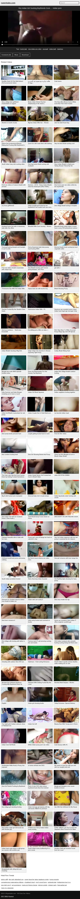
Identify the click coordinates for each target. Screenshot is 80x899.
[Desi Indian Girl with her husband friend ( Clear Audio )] (13, 508)
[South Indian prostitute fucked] (13, 570)
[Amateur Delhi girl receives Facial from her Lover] (66, 839)
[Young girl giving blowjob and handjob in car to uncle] (13, 238)
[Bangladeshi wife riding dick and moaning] (13, 860)
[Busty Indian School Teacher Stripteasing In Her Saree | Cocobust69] (40, 93)
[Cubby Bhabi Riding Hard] (66, 342)
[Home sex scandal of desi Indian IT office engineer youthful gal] (66, 611)
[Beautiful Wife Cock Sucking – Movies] (40, 217)
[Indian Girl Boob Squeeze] (40, 383)
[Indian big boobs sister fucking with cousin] (66, 487)
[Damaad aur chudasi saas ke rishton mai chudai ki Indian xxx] (13, 591)
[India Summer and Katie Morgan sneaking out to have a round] (13, 383)
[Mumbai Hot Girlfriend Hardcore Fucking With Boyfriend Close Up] (13, 673)
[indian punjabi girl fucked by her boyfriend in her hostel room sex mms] (40, 197)
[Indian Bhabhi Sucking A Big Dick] (13, 342)
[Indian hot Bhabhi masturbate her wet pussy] (13, 404)
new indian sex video (34, 49)
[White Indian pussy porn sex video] (40, 736)
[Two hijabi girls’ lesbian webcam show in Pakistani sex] (13, 715)
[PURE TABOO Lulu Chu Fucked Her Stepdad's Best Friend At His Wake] (66, 819)
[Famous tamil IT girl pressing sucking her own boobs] (40, 632)
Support (11, 896)
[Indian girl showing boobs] (40, 694)
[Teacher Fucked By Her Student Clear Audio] (13, 300)
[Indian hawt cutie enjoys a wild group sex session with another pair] (13, 839)
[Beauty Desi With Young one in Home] (66, 715)
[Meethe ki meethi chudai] (13, 114)
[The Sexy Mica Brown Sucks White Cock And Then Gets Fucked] (66, 93)
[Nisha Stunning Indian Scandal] (40, 570)
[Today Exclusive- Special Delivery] (66, 694)
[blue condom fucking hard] (13, 445)
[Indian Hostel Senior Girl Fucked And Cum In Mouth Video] (40, 466)
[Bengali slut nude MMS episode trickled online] (13, 362)
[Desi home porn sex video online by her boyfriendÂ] (66, 176)
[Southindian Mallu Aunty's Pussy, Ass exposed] (13, 756)
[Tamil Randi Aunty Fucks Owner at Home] (40, 508)
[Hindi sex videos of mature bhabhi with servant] (13, 176)
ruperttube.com (8, 3)
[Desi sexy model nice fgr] (66, 591)
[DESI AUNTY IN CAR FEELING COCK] (66, 508)
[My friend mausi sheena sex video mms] (40, 549)
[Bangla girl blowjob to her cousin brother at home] (66, 777)
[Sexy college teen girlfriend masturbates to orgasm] (13, 93)
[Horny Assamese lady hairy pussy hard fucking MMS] (40, 238)
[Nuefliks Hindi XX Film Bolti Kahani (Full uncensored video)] (13, 72)
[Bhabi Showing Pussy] (66, 279)
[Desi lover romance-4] (13, 611)
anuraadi (45, 49)
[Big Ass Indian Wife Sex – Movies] (40, 114)
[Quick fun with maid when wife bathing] (40, 134)
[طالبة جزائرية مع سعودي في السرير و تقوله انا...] (40, 72)
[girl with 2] (66, 259)
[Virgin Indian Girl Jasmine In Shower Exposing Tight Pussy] (40, 342)
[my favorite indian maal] (66, 404)
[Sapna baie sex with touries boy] (40, 279)
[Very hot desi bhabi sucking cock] (66, 134)
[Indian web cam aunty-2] (40, 591)
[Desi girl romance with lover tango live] (66, 549)
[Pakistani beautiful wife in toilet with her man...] (13, 528)
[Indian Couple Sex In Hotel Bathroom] (40, 404)
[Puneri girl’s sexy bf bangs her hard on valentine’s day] (40, 528)
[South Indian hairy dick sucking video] (13, 155)
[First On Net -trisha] (66, 425)
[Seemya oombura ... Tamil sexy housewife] (13, 321)
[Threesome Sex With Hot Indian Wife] (13, 279)
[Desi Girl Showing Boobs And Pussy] (40, 445)
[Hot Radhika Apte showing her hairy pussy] (66, 570)
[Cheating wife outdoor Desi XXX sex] (13, 653)
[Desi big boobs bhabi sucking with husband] (40, 155)
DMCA (6, 896)
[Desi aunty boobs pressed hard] (13, 425)
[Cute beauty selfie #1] (66, 736)
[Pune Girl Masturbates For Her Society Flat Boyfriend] (40, 362)
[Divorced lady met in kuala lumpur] (40, 487)
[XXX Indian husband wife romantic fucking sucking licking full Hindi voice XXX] (66, 632)
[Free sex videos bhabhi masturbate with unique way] (13, 259)
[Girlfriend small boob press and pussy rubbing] (13, 549)
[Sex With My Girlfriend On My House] (66, 798)
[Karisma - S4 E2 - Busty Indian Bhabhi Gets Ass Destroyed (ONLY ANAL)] (40, 176)
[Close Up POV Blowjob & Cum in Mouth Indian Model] (66, 445)
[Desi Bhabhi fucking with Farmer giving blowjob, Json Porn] (40, 259)
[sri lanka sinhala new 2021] (40, 756)
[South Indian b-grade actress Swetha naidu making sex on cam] (66, 653)
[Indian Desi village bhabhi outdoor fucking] (66, 362)
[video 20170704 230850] (66, 466)
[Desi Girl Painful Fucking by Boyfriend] (13, 777)
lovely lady (23, 49)
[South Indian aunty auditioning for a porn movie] (40, 839)
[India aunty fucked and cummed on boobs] (40, 611)
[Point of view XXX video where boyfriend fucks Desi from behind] (40, 777)
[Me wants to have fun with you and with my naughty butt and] (66, 756)
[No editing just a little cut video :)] (40, 321)
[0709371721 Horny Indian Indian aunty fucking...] (40, 819)
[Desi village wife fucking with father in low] (13, 632)
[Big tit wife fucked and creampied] (13, 487)
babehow (60, 49)
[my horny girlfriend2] (13, 197)
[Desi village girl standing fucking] (13, 798)
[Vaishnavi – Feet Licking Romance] (40, 653)
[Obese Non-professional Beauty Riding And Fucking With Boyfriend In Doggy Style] (13, 134)
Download (25, 55)
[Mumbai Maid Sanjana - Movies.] (66, 673)
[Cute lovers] (66, 72)
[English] (13, 694)
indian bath (52, 49)
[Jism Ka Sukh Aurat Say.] (66, 114)
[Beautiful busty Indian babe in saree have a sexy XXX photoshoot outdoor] (66, 217)
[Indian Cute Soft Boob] (13, 736)
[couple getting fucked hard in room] (40, 425)
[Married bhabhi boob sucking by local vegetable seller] (66, 238)
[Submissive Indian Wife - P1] (40, 300)
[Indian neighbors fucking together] (66, 383)
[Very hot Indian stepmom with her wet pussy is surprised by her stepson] (66, 528)
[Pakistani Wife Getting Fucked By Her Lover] (40, 673)
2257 (2, 896)
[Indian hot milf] (40, 715)
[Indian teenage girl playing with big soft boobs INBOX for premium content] (40, 798)
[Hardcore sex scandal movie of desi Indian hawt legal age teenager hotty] (66, 300)
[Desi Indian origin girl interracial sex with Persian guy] (13, 819)
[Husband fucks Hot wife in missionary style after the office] (13, 217)
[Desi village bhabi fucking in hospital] (66, 197)
